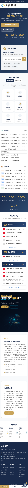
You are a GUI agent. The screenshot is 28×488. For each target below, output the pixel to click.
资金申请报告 (4, 474)
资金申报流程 (14, 66)
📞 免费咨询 (4, 486)
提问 (24, 59)
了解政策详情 (14, 307)
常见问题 (21, 476)
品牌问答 (21, 472)
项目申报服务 (22, 474)
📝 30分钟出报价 (7, 29)
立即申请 (5, 307)
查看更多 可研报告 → (14, 247)
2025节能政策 (17, 63)
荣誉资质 (12, 474)
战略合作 (12, 472)
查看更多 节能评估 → (14, 287)
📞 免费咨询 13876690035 (10, 24)
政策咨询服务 (22, 470)
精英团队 (12, 470)
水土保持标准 (7, 66)
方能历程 (12, 467)
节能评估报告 (4, 472)
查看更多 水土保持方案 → (14, 260)
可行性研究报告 (4, 467)
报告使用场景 (18, 80)
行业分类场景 (10, 80)
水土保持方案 (4, 470)
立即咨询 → (9, 413)
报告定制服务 (22, 467)
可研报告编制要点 (7, 63)
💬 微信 (14, 486)
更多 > (25, 130)
